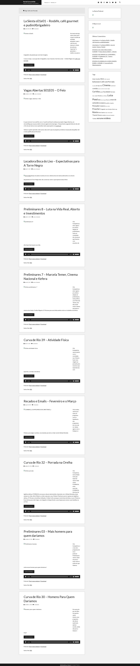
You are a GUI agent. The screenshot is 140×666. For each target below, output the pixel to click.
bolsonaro (96, 82)
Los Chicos (104, 95)
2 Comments (36, 28)
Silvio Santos (101, 112)
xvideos (107, 118)
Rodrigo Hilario (111, 109)
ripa (107, 109)
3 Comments (35, 343)
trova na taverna (110, 115)
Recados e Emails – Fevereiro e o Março (50, 401)
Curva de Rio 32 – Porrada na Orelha (48, 462)
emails (101, 92)
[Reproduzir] (26, 70)
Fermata (112, 92)
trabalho (104, 115)
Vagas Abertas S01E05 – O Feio (45, 90)
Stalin (106, 112)
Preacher (96, 109)
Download (43, 74)
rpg (116, 109)
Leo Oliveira (98, 95)
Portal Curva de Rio (29, 1)
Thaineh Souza (97, 115)
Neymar (108, 100)
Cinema (106, 85)
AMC (105, 79)
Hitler (93, 95)
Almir (102, 79)
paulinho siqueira (110, 103)
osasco (102, 103)
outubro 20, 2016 (28, 466)
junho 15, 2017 (28, 217)
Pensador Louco (98, 106)
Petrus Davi (107, 106)
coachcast (113, 85)
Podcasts (46, 2)
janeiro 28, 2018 (28, 28)
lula (99, 100)
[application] (52, 70)
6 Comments (36, 466)
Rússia (95, 112)
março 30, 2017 (28, 404)
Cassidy (93, 85)
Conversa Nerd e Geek (102, 88)
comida (95, 88)
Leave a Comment (37, 94)
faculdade (106, 92)
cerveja (98, 85)
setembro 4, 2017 (28, 94)
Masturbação (103, 99)
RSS (31, 78)
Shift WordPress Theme (65, 665)
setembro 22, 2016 (29, 539)
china (101, 85)
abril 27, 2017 (28, 343)
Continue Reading (29, 65)
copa (108, 88)
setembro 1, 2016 (28, 604)
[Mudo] (73, 70)
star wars (110, 112)
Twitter (94, 118)
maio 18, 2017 (28, 282)
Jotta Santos (95, 40)
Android (108, 79)
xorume (100, 118)
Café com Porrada (107, 82)
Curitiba (96, 91)
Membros (53, 2)
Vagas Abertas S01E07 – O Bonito (108, 51)
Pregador (102, 109)
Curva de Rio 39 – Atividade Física (46, 340)
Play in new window (34, 74)
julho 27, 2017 (28, 169)
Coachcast (58, 126)
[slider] (77, 69)
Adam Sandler (96, 79)
